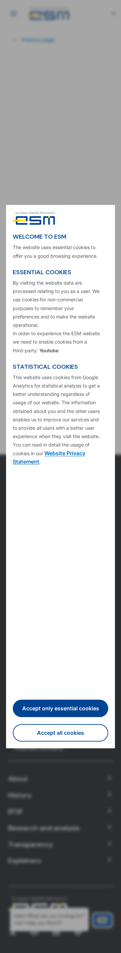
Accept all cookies (60, 732)
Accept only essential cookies (60, 708)
